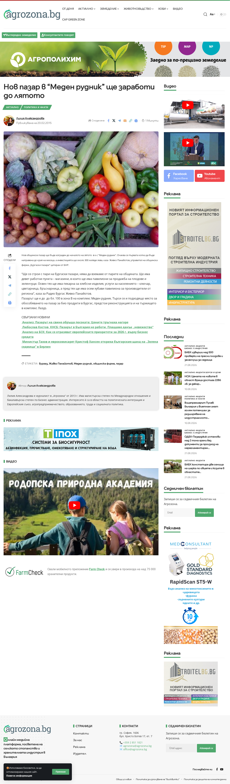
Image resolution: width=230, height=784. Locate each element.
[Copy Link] (130, 121)
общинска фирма (104, 363)
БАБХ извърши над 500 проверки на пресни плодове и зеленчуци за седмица (204, 356)
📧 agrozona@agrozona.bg (135, 746)
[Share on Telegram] (119, 121)
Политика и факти (36, 107)
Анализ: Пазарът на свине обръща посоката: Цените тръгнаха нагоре (75, 322)
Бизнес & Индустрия (196, 348)
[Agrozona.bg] (32, 14)
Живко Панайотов (61, 363)
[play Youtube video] (187, 105)
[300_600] (194, 256)
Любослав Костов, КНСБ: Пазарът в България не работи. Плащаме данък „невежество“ (87, 327)
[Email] (125, 121)
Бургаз (43, 363)
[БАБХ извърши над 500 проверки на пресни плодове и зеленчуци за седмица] (173, 352)
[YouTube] (221, 769)
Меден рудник (83, 363)
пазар (119, 363)
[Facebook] (179, 176)
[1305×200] (81, 439)
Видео (170, 86)
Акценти (200, 346)
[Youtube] (210, 176)
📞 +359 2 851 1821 (131, 742)
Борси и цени (213, 372)
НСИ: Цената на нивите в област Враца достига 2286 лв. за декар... (203, 380)
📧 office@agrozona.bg (133, 749)
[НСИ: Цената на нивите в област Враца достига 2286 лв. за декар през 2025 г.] (173, 378)
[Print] (136, 121)
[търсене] (205, 14)
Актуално (12, 107)
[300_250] (191, 684)
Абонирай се (204, 512)
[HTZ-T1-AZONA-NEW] (34, 729)
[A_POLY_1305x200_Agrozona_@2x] (115, 59)
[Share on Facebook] (108, 121)
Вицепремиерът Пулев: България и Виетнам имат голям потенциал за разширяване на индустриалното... (201, 410)
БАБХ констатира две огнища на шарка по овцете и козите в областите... (204, 468)
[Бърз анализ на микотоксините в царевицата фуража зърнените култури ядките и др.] (191, 590)
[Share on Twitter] (113, 121)
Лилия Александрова (30, 118)
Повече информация (19, 775)
